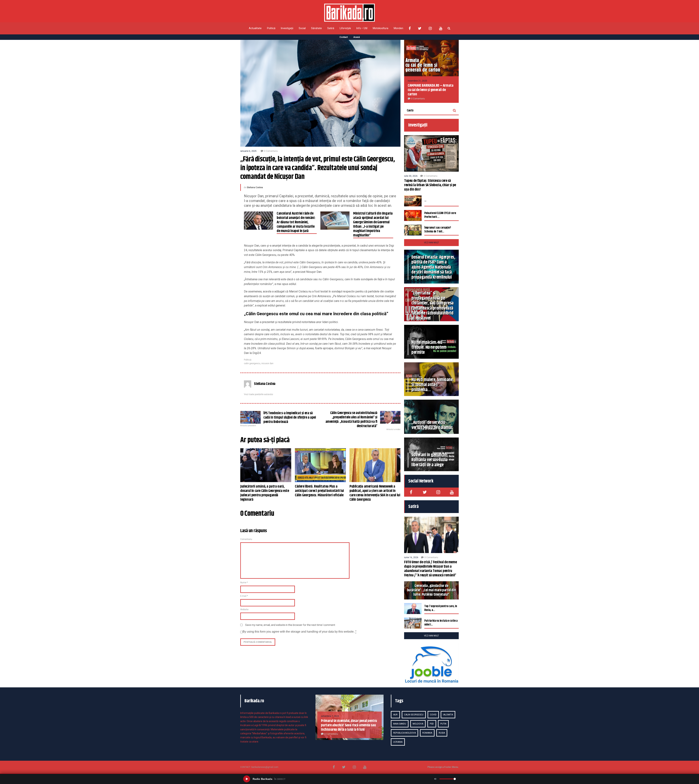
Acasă (356, 37)
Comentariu (246, 539)
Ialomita (448, 714)
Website (244, 609)
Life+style (345, 28)
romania (427, 733)
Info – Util (361, 28)
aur (395, 714)
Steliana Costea (255, 187)
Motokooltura (380, 28)
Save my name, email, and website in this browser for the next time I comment (290, 624)
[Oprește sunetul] (435, 778)
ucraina (397, 742)
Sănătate (316, 28)
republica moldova (404, 733)
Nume (244, 582)
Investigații (287, 28)
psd (432, 723)
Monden (398, 28)
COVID (433, 714)
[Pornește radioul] (246, 778)
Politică (271, 28)
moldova (418, 723)
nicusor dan (267, 363)
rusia (442, 733)
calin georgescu (252, 363)
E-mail (244, 596)
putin (443, 723)
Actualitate (255, 28)
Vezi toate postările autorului (258, 394)
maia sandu (399, 723)
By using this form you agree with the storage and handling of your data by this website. (299, 631)
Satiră (330, 28)
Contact (343, 37)
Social (302, 28)
